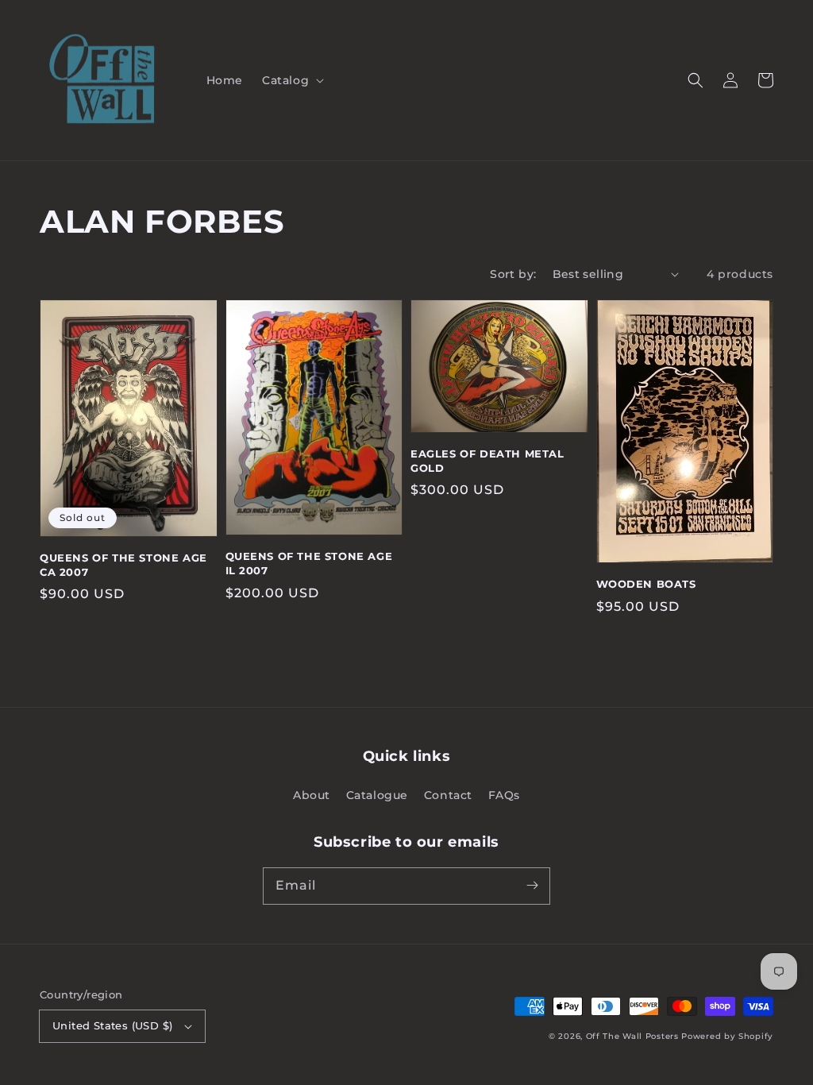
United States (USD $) (112, 1025)
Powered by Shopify (727, 1036)
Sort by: (513, 274)
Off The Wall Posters (634, 1036)
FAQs (504, 795)
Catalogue (377, 795)
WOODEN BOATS (646, 583)
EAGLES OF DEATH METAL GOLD (487, 460)
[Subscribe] (531, 885)
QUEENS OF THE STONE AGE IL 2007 (309, 563)
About (311, 795)
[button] (291, 80)
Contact (448, 795)
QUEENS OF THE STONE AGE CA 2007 (123, 564)
